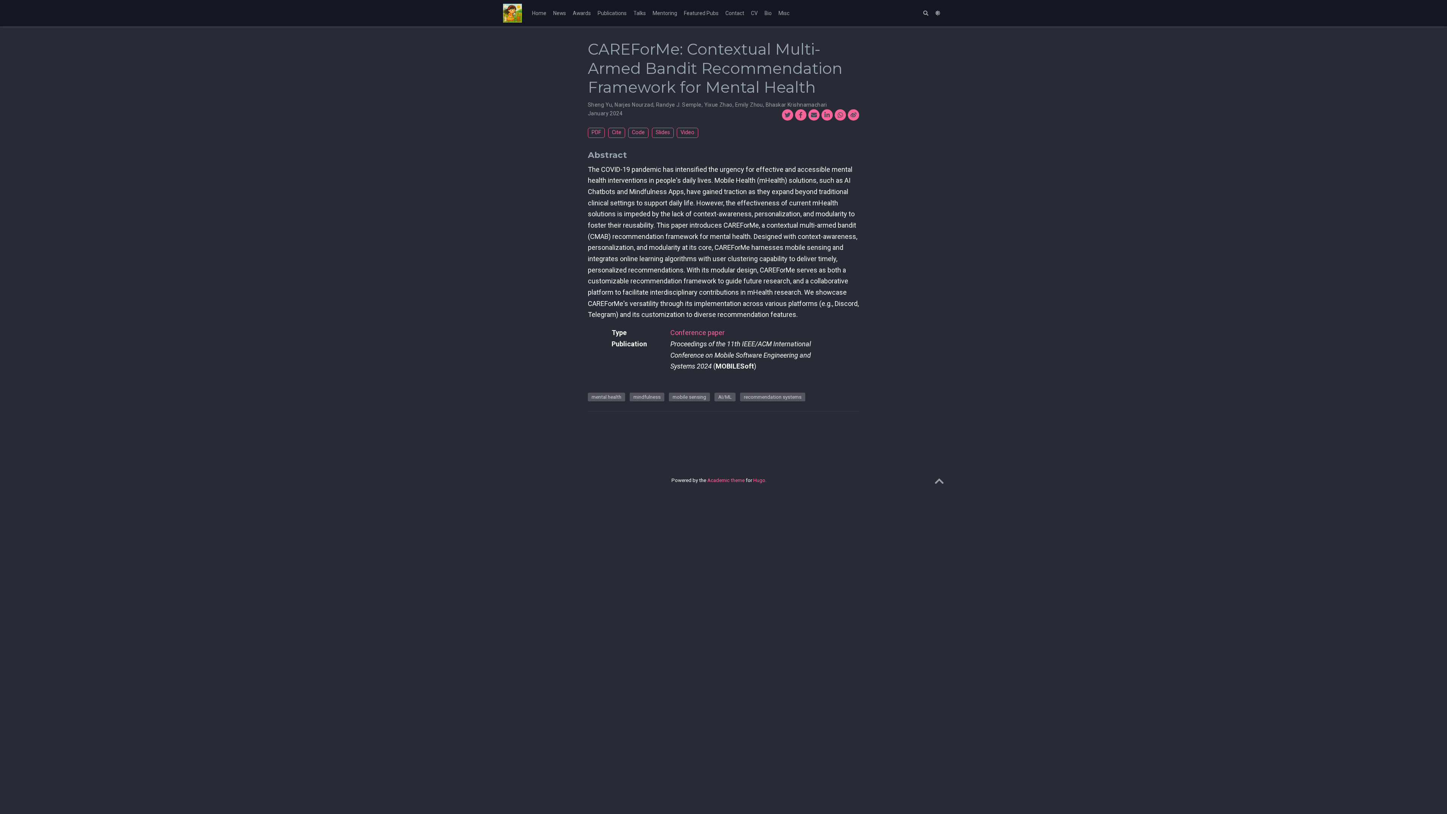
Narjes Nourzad (634, 105)
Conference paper (697, 333)
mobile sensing (689, 397)
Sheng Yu (600, 105)
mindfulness (647, 397)
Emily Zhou (749, 105)
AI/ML (725, 397)
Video (687, 132)
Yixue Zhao (718, 105)
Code (638, 132)
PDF (596, 132)
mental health (606, 397)
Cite (616, 132)
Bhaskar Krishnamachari (796, 105)
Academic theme (726, 480)
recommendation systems (773, 397)
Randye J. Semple (679, 105)
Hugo (759, 480)
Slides (663, 132)
